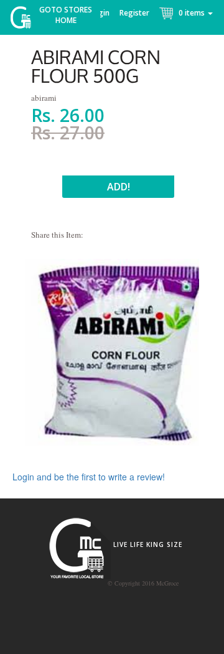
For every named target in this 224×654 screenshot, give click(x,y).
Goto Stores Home (65, 15)
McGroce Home (25, 20)
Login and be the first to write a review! (88, 476)
